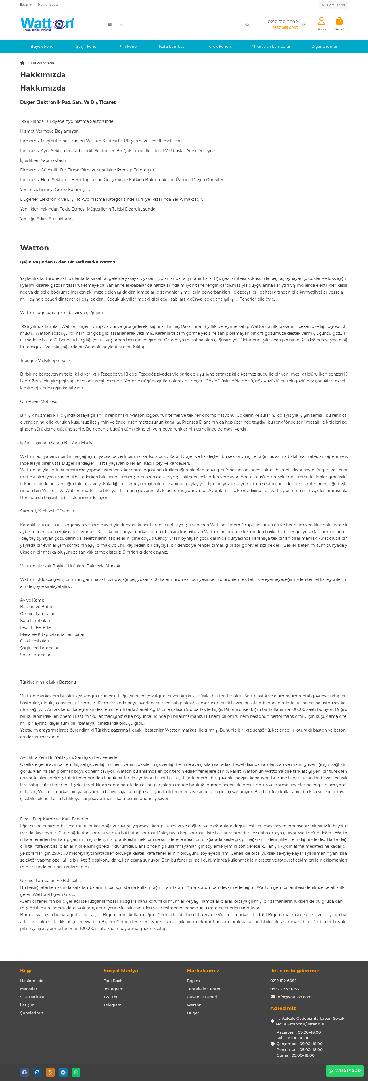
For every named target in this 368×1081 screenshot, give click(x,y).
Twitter (110, 996)
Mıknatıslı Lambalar (271, 46)
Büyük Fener (42, 46)
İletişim (26, 5)
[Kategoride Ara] (109, 25)
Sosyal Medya (120, 970)
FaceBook (112, 980)
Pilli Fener (128, 46)
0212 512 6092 (283, 980)
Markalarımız (203, 970)
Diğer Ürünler (324, 46)
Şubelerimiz (31, 1013)
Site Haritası (32, 996)
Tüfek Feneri (219, 46)
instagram (113, 988)
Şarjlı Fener (87, 46)
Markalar (28, 988)
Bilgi (26, 970)
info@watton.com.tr (296, 996)
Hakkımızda (48, 5)
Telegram (112, 1004)
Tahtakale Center (204, 988)
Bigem (193, 980)
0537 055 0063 (284, 988)
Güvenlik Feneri (202, 996)
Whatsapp (347, 1071)
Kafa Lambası (172, 46)
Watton (194, 1004)
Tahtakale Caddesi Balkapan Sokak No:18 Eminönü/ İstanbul (310, 1021)
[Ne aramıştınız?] (247, 24)
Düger (193, 1013)
